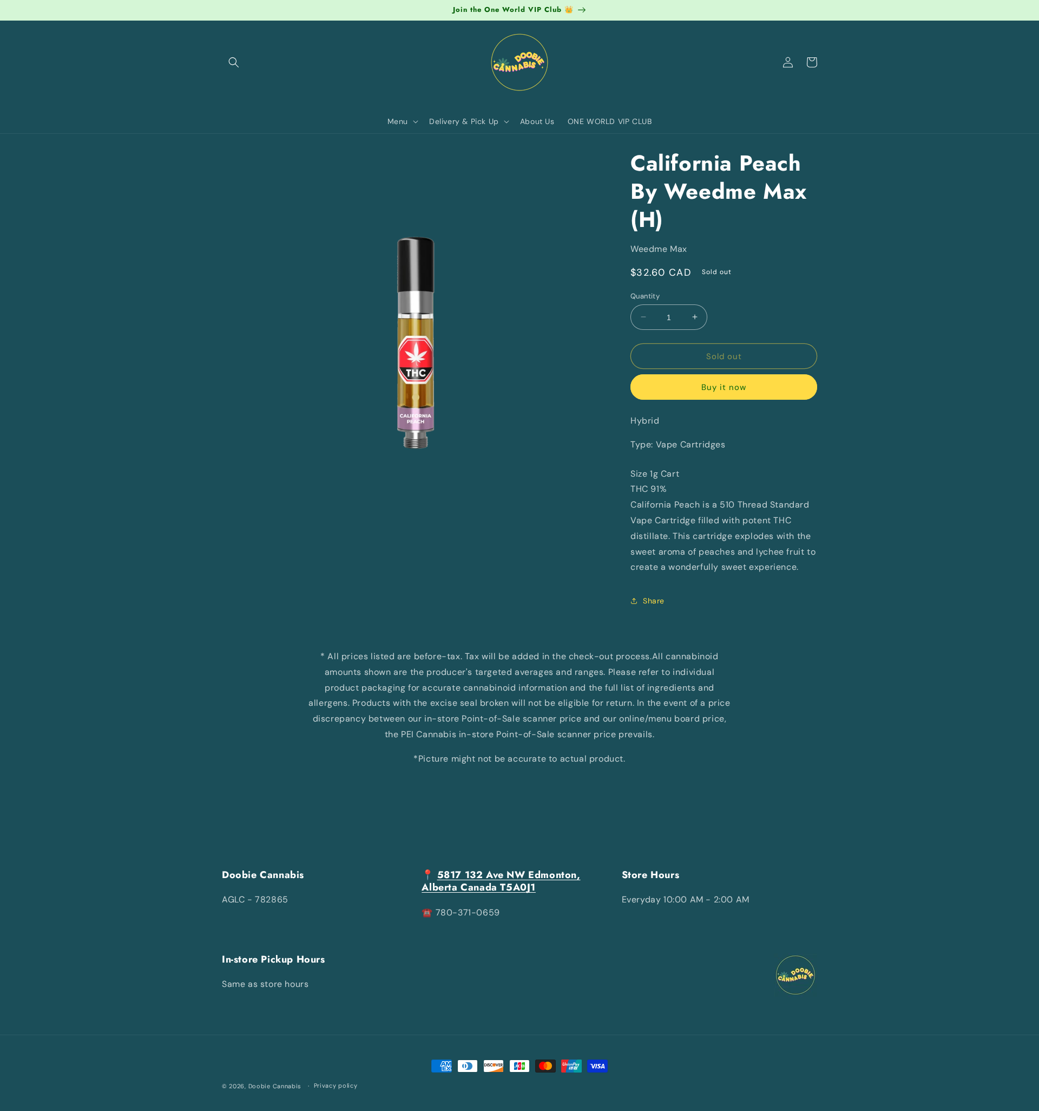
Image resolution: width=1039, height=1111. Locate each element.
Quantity (645, 295)
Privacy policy (336, 1085)
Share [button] (654, 600)
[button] (234, 62)
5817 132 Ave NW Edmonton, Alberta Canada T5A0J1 (501, 881)
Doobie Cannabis (275, 1086)
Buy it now (723, 387)
